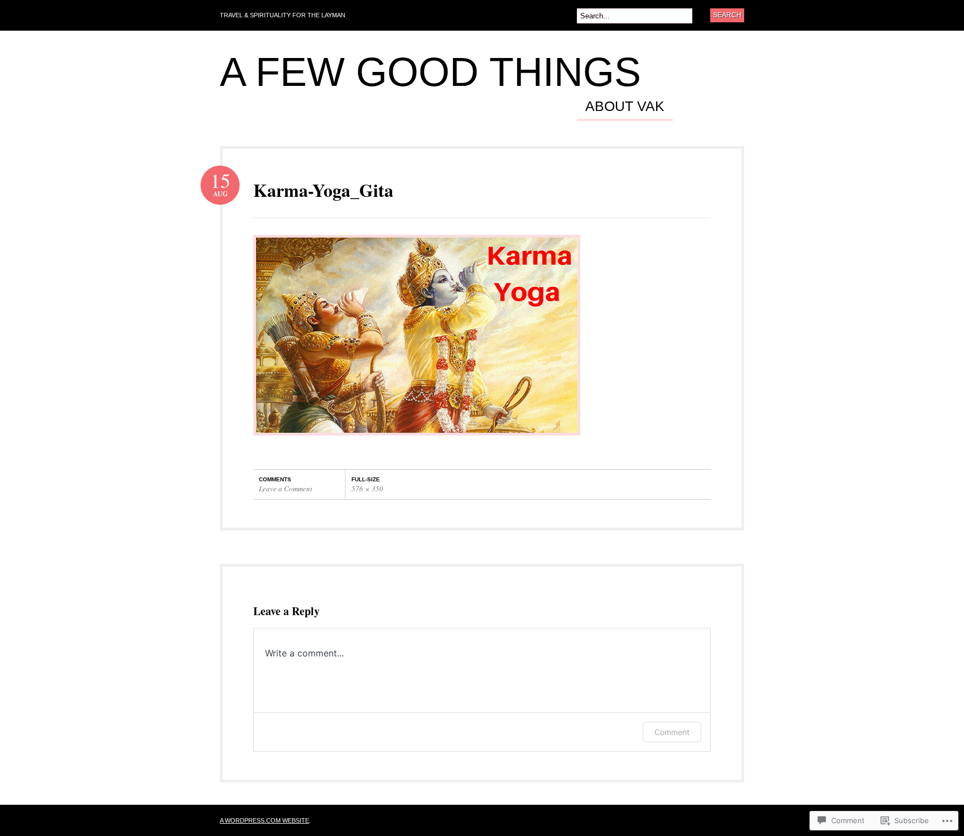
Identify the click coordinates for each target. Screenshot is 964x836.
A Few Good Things (430, 72)
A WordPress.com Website (264, 820)
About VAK (624, 106)
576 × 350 (367, 489)
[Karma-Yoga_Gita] (416, 441)
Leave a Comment (285, 489)
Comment (672, 732)
